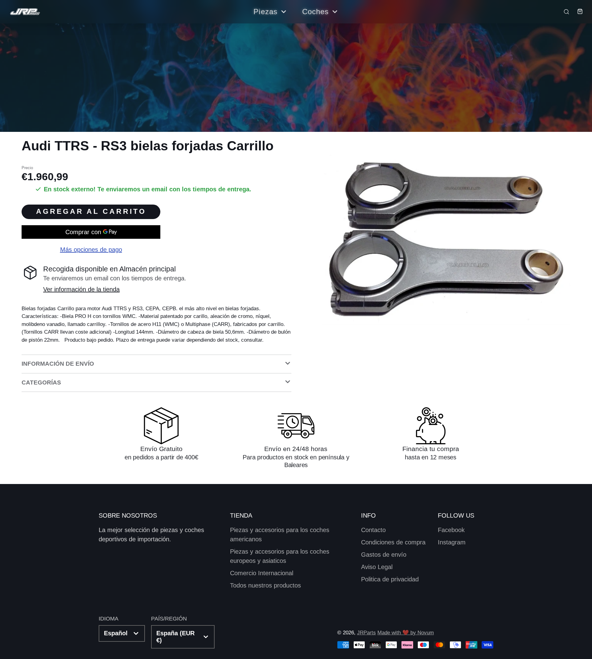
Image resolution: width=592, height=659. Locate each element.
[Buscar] (563, 11)
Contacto (373, 530)
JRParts (366, 633)
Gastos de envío (383, 554)
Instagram (452, 542)
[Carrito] (576, 11)
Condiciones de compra (393, 542)
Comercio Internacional (261, 573)
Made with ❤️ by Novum (405, 633)
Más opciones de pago (91, 249)
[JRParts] (24, 11)
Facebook (451, 530)
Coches (315, 11)
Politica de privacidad (390, 579)
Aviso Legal (377, 566)
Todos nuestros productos (265, 585)
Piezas (265, 11)
